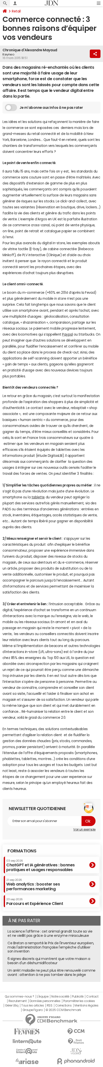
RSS (49, 1005)
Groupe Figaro (32, 1009)
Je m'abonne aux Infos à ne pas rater (51, 107)
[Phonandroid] (76, 1061)
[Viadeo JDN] (76, 1051)
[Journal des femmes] (27, 1031)
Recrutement (17, 1001)
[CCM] (76, 1031)
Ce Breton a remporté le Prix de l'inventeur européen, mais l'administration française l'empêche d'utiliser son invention (51, 947)
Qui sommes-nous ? (19, 996)
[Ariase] (27, 1061)
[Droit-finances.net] (76, 1041)
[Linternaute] (27, 1041)
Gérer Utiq (11, 1005)
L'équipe (42, 996)
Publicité (78, 996)
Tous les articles (32, 1005)
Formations (22, 851)
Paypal (67, 334)
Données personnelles (45, 1001)
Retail (16, 11)
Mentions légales (86, 1005)
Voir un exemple (84, 829)
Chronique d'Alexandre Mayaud (29, 50)
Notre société (60, 996)
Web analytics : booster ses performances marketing (33, 885)
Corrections (63, 1005)
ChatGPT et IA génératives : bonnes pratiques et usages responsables (40, 865)
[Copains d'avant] (27, 1051)
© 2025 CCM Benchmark (63, 1009)
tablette (38, 497)
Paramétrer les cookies (79, 1001)
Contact (92, 996)
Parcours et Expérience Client (34, 901)
